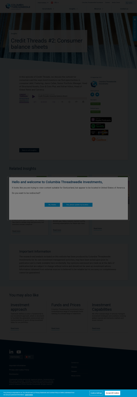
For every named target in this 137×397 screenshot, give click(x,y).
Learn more (29, 395)
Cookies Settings (96, 393)
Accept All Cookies (112, 393)
